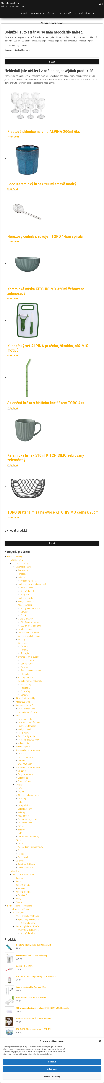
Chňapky (19, 878)
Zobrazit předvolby (52, 1076)
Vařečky (24, 695)
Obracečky (25, 691)
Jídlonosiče (23, 760)
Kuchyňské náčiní (84, 13)
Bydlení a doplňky (14, 556)
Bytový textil (15, 871)
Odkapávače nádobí (26, 708)
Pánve (21, 850)
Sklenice (21, 829)
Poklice (21, 854)
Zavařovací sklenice (26, 864)
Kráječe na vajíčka (29, 581)
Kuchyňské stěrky (26, 601)
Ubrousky (19, 881)
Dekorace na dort (25, 719)
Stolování (19, 784)
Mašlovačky (26, 684)
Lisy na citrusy (27, 663)
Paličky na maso (25, 629)
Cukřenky (22, 798)
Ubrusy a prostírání (23, 885)
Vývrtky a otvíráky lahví (31, 625)
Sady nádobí (23, 857)
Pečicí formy (23, 733)
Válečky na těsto (25, 677)
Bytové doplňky (16, 560)
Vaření (23, 13)
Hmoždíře (22, 574)
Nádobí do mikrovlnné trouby (30, 847)
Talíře (20, 833)
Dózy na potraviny (26, 757)
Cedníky (24, 646)
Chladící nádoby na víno (28, 795)
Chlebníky (22, 753)
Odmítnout (52, 1069)
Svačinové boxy (25, 764)
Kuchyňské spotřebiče (19, 909)
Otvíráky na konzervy (30, 622)
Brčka (20, 788)
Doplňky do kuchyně (21, 563)
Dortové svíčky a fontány (29, 722)
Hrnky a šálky (24, 805)
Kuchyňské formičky (27, 726)
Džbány (21, 802)
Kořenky (21, 812)
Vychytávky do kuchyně (28, 919)
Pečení (18, 715)
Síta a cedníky (24, 643)
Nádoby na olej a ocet (27, 819)
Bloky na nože (27, 587)
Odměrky (25, 615)
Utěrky (18, 898)
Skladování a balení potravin (27, 750)
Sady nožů (65, 13)
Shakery (21, 639)
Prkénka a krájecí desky (28, 632)
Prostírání (22, 888)
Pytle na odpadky (22, 746)
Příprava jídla (18, 912)
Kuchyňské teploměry (30, 608)
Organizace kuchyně (24, 705)
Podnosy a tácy (25, 822)
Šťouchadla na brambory (31, 670)
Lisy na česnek (27, 660)
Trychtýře (25, 653)
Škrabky (24, 667)
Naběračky (25, 688)
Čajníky (21, 791)
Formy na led (24, 570)
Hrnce (20, 843)
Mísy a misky (23, 816)
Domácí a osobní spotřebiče (19, 905)
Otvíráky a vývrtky (25, 618)
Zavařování (20, 860)
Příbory (21, 826)
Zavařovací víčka (25, 867)
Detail (16, 136)
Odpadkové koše (22, 702)
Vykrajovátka (23, 743)
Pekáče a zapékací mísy (28, 739)
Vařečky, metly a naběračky (30, 681)
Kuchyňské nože (28, 591)
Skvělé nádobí (10, 3)
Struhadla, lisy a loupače (28, 657)
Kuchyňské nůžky (25, 598)
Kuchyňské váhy (28, 923)
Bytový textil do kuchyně (23, 874)
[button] (100, 1041)
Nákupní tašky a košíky (25, 698)
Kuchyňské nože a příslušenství (32, 584)
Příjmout (52, 1062)
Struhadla (25, 674)
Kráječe (21, 577)
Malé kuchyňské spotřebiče (27, 916)
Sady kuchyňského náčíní (29, 636)
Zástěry (18, 902)
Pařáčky (24, 650)
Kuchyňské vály (25, 729)
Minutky (24, 612)
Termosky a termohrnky (28, 836)
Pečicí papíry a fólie (26, 736)
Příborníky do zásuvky (43, 13)
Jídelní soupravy (25, 809)
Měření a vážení (25, 605)
